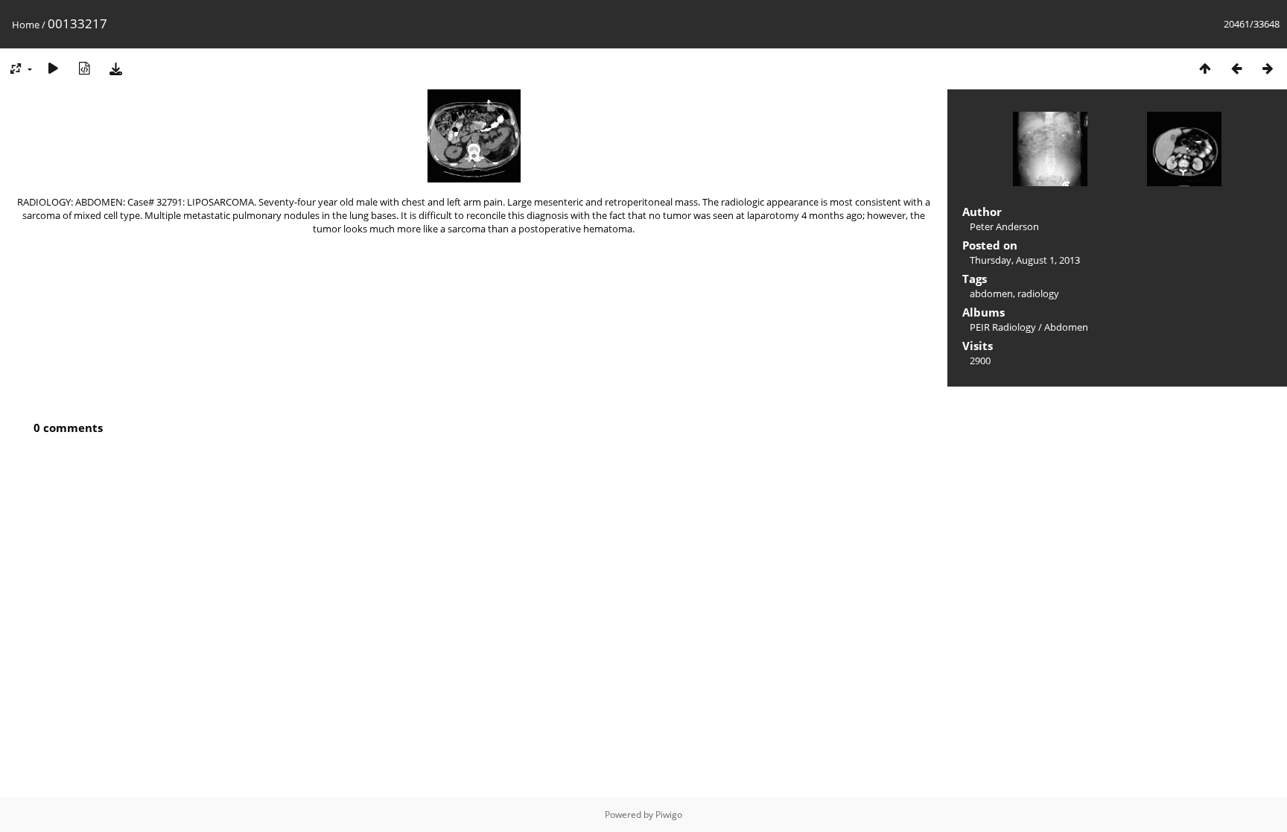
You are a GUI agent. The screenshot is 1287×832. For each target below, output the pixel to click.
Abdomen (1066, 327)
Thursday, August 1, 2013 (1025, 260)
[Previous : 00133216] (1236, 68)
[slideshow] (53, 68)
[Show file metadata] (84, 68)
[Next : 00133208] (1267, 68)
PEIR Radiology (1003, 327)
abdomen (991, 293)
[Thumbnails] (1205, 68)
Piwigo (668, 814)
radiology (1038, 293)
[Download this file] (115, 68)
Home (25, 24)
